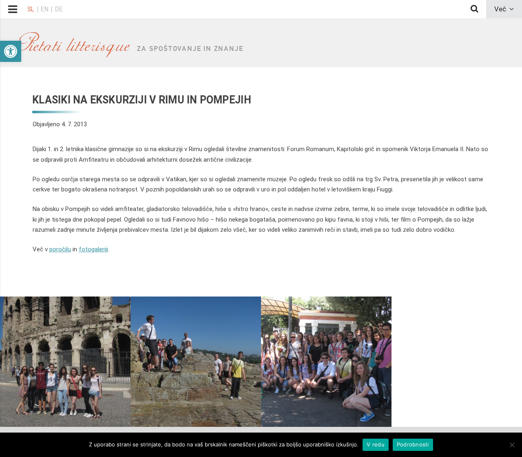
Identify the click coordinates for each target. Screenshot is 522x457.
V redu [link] (376, 444)
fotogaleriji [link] (93, 249)
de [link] (58, 9)
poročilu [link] (60, 249)
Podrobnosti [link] (413, 444)
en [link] (45, 9)
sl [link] (30, 9)
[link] (10, 51)
